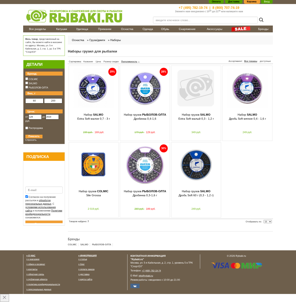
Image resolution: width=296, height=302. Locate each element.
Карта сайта (86, 279)
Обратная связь (36, 274)
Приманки (104, 29)
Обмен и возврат (36, 264)
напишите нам (234, 11)
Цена (98, 61)
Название (88, 61)
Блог (82, 264)
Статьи (83, 259)
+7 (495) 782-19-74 (193, 8)
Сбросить (30, 140)
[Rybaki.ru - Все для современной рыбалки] (85, 16)
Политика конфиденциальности (44, 284)
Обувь (165, 29)
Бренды (263, 29)
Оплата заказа (87, 269)
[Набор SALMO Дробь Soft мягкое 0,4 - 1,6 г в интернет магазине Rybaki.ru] (247, 88)
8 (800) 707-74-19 (225, 8)
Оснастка (127, 29)
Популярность (129, 61)
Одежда (148, 29)
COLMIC (72, 244)
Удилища (82, 29)
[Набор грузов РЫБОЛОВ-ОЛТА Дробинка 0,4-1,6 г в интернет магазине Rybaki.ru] (145, 88)
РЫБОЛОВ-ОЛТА (101, 244)
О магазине (33, 259)
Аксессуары (214, 29)
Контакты (32, 269)
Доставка (84, 274)
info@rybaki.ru (146, 275)
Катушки (61, 29)
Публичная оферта (37, 279)
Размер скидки (111, 61)
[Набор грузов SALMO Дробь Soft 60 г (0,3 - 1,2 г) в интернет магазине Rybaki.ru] (196, 165)
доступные (265, 61)
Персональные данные (39, 289)
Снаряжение (187, 29)
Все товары (250, 61)
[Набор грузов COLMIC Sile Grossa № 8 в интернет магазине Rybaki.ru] (94, 165)
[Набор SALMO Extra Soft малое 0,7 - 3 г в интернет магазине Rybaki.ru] (94, 88)
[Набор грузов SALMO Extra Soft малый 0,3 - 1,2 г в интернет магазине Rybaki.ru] (196, 88)
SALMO (84, 244)
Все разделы (37, 29)
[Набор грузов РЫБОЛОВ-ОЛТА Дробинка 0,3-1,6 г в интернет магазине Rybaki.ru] (145, 165)
